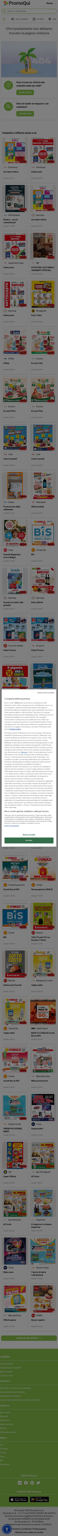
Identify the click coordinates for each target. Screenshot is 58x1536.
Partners (24, 752)
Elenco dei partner (12, 826)
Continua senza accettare (45, 692)
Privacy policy (15, 729)
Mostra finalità (29, 835)
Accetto (29, 840)
